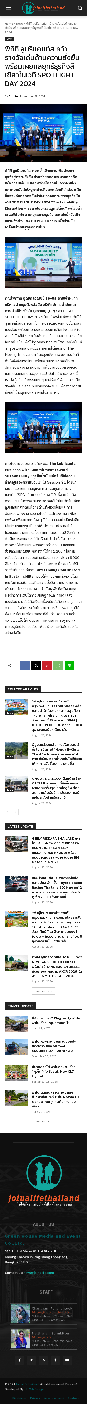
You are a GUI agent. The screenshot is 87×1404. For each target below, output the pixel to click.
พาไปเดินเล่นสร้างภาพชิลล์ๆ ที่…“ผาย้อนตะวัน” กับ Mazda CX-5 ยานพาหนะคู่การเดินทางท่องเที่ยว (56, 1099)
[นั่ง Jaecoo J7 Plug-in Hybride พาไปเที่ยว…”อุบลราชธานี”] (16, 1024)
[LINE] (69, 665)
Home (9, 23)
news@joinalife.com (38, 1272)
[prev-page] (8, 812)
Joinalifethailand (27, 1384)
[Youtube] (67, 1360)
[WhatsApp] (58, 665)
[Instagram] (31, 1360)
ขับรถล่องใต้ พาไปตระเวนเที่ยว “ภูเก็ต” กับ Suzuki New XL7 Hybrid (53, 1071)
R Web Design (35, 1389)
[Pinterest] (47, 665)
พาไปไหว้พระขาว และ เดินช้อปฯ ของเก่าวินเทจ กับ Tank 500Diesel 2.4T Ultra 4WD (54, 1046)
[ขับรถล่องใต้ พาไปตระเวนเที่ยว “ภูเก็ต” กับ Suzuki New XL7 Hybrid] (16, 1073)
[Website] (55, 1360)
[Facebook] (25, 665)
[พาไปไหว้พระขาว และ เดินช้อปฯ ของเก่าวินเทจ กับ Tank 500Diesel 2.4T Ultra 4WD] (16, 1047)
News (19, 23)
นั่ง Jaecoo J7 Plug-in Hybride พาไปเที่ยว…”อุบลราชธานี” (56, 1020)
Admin (13, 96)
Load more (42, 991)
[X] (36, 665)
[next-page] (16, 812)
